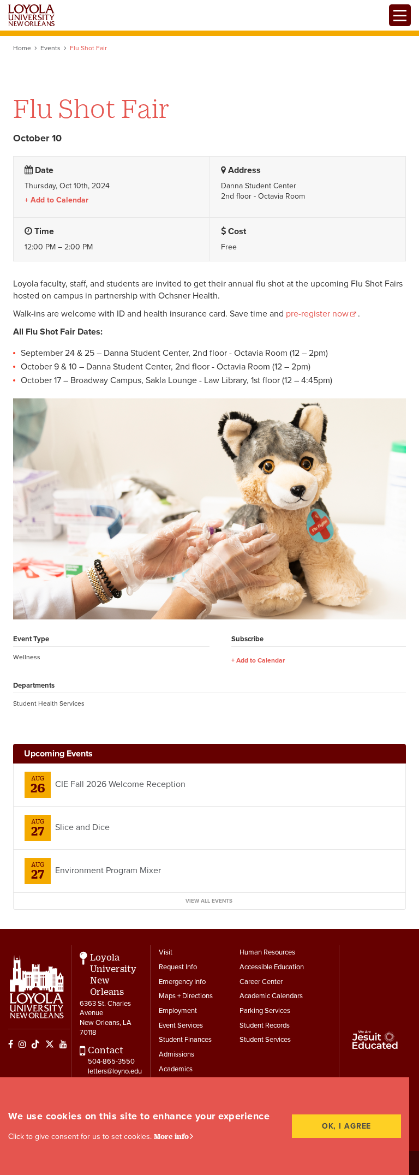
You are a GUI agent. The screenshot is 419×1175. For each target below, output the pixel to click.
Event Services (181, 1025)
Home (22, 48)
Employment (178, 1010)
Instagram (22, 1044)
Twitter (49, 1044)
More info (171, 1136)
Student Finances (185, 1039)
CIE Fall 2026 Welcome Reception (120, 784)
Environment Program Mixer (108, 870)
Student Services (265, 1039)
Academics (176, 1069)
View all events (208, 901)
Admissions (176, 1054)
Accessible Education (272, 967)
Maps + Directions (186, 996)
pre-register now (317, 313)
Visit (165, 952)
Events (50, 48)
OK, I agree (347, 1126)
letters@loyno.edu (115, 1071)
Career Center (261, 981)
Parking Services (265, 1010)
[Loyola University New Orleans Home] (31, 15)
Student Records (265, 1025)
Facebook (10, 1044)
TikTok (35, 1044)
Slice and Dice (82, 827)
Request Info (178, 967)
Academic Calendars (271, 996)
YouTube (63, 1044)
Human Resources (267, 952)
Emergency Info (182, 981)
